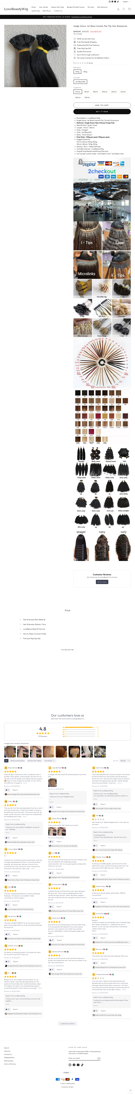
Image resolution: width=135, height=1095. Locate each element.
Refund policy (8, 1061)
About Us (7, 1051)
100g (77, 72)
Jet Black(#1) (80, 82)
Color (76, 78)
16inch (86, 92)
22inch (114, 92)
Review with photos (17, 761)
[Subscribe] (99, 1058)
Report (15, 790)
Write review (102, 582)
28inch (87, 97)
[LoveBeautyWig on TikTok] (82, 1065)
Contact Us (58, 11)
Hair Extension (102, 7)
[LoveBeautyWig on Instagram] (70, 1065)
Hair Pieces (47, 11)
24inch (123, 92)
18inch (95, 92)
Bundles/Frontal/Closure (75, 7)
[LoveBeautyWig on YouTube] (78, 1065)
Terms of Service (10, 1064)
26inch (78, 97)
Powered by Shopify (67, 1087)
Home (34, 7)
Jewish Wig (36, 11)
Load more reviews (67, 1024)
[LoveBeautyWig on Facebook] (74, 1065)
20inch (104, 92)
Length (77, 87)
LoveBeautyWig (16, 9)
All (6, 761)
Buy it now (102, 111)
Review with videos (34, 761)
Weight (77, 67)
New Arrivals (43, 7)
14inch (77, 92)
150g (85, 72)
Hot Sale (91, 7)
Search (6, 1048)
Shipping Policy (9, 1057)
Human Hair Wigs (57, 7)
